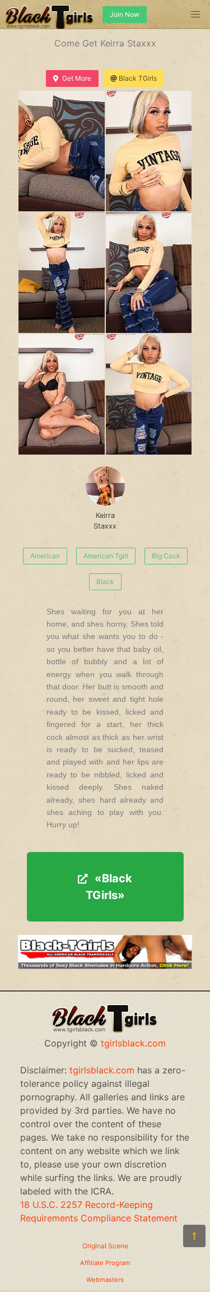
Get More (76, 78)
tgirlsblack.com (133, 1043)
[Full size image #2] (61, 272)
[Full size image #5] (149, 394)
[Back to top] (194, 1236)
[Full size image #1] (149, 151)
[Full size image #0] (61, 151)
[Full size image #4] (61, 394)
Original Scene (105, 1246)
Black (105, 581)
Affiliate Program (105, 1263)
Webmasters (105, 1280)
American (45, 556)
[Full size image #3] (149, 272)
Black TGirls (138, 78)
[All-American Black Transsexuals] (105, 965)
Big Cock (166, 556)
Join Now (124, 14)
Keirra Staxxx (105, 520)
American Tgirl (105, 556)
